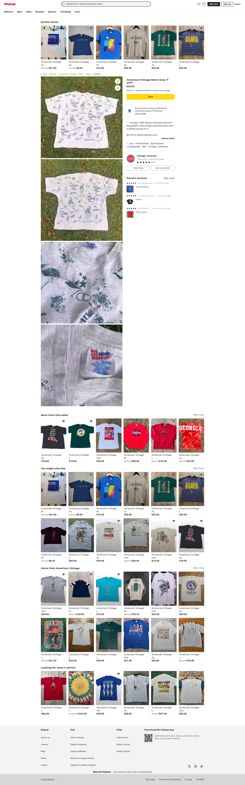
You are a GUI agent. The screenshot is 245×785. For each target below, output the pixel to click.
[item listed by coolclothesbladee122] (108, 535)
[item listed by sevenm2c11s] (164, 635)
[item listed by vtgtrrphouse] (81, 635)
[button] (155, 162)
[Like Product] (63, 28)
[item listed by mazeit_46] (53, 589)
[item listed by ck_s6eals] (81, 589)
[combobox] (106, 4)
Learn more (140, 113)
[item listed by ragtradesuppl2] (108, 688)
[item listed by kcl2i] (136, 535)
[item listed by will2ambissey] (53, 489)
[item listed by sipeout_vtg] (108, 489)
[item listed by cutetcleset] (136, 635)
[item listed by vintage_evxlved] (191, 535)
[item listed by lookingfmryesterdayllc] (136, 489)
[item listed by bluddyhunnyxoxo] (108, 635)
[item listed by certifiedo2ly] (164, 489)
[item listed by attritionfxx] (136, 589)
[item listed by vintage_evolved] (53, 435)
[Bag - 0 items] (203, 4)
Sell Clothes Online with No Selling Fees (132, 772)
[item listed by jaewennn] (53, 535)
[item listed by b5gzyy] (81, 535)
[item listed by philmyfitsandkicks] (81, 688)
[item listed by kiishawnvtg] (53, 688)
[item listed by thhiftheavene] (164, 688)
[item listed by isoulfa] (164, 535)
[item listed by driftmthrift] (53, 635)
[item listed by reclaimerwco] (136, 688)
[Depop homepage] (10, 4)
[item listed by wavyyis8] (191, 635)
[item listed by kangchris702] (164, 589)
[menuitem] (8, 11)
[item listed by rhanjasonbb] (191, 489)
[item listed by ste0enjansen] (191, 589)
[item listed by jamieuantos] (81, 489)
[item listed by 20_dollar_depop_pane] (108, 589)
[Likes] (198, 4)
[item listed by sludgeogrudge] (191, 688)
